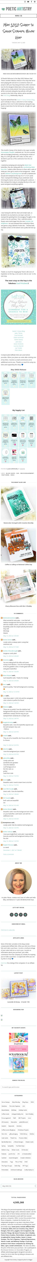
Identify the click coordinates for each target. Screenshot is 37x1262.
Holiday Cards (23, 1110)
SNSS (13, 475)
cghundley (6, 758)
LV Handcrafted (26, 1154)
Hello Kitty (17, 1166)
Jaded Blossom (23, 1122)
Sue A (5, 684)
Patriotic (4, 1154)
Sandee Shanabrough (10, 651)
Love (29, 1118)
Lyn (4, 696)
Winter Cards (15, 1150)
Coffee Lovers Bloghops (8, 1130)
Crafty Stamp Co (29, 1170)
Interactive (5, 1162)
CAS (17, 473)
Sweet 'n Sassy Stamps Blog (25, 100)
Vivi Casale (6, 798)
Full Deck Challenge (16, 1170)
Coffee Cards (5, 1114)
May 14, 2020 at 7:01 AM (10, 805)
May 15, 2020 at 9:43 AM (10, 819)
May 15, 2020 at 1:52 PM (10, 828)
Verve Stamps (6, 1102)
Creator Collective (25, 1158)
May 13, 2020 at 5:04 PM (10, 745)
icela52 (5, 735)
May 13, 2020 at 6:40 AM (10, 656)
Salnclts (5, 749)
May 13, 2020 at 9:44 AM (10, 681)
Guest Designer (13, 1158)
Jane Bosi (18, 342)
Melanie (5, 707)
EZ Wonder (25, 1150)
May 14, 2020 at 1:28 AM (10, 794)
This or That (18, 1162)
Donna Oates (7, 640)
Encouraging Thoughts (8, 152)
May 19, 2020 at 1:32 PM (10, 841)
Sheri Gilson (18, 350)
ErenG (5, 780)
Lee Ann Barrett (18, 346)
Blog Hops (10, 473)
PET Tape (25, 1166)
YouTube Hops (20, 1146)
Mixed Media (5, 1110)
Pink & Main (5, 1170)
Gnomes (19, 1126)
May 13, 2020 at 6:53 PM (10, 754)
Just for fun (12, 1154)
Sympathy (11, 1146)
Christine (6, 660)
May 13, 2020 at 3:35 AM (10, 636)
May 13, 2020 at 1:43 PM (10, 703)
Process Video (23, 1138)
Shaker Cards (29, 1142)
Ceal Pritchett (22, 283)
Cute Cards (5, 1138)
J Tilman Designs (18, 1142)
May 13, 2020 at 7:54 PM (10, 785)
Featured (5, 475)
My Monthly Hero (6, 1142)
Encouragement (27, 473)
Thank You (13, 1138)
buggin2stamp (8, 722)
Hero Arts (4, 1134)
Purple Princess (8, 845)
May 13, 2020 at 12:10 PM (11, 692)
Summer (4, 1158)
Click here (4, 963)
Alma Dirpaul (7, 675)
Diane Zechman (18, 337)
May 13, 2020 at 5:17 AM (10, 647)
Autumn (4, 1126)
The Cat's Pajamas (14, 1106)
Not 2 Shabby (29, 1114)
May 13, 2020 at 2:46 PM (10, 718)
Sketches (4, 1106)
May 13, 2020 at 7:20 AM (10, 671)
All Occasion (5, 1122)
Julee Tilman (18, 333)
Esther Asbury (18, 339)
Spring (3, 1146)
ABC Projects (22, 1118)
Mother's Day (5, 1150)
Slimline (32, 1134)
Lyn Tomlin (18, 348)
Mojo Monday (16, 1102)
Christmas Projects (23, 1130)
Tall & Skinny (23, 1134)
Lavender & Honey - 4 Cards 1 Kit (18, 1002)
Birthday (13, 1110)
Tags (11, 1162)
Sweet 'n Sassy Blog (18, 331)
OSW (26, 1162)
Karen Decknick (18, 344)
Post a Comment (8, 854)
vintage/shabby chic (17, 1114)
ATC (19, 1154)
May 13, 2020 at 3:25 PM (10, 732)
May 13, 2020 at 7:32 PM (10, 776)
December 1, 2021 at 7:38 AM (12, 850)
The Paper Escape (7, 1166)
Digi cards (11, 1126)
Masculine (14, 1122)
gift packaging (13, 1134)
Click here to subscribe (8, 930)
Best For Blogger (28, 1259)
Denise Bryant (7, 809)
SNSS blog (6, 95)
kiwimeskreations (9, 618)
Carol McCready (8, 789)
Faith (14, 1118)
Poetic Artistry (13, 1259)
